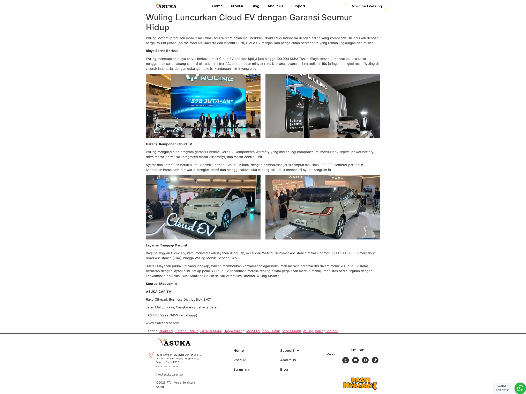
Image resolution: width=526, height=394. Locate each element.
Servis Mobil (291, 331)
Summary (241, 369)
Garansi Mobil (211, 331)
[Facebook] (365, 360)
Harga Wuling (234, 331)
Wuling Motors (326, 331)
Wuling (308, 331)
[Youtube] (355, 360)
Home (217, 6)
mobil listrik (271, 331)
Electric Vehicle (186, 331)
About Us (275, 6)
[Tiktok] (375, 360)
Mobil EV (253, 331)
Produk (237, 6)
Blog (255, 6)
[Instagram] (345, 360)
